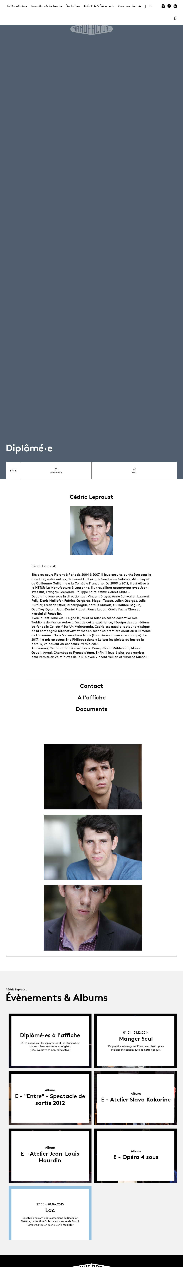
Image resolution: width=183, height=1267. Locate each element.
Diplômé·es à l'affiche (50, 1035)
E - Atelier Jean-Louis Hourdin (50, 1157)
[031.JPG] (93, 917)
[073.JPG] (93, 776)
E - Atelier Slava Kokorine (136, 1099)
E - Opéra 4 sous (136, 1157)
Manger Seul (136, 1038)
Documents (91, 709)
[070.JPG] (93, 847)
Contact (91, 686)
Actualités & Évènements (99, 6)
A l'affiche (92, 697)
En (150, 6)
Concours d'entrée (129, 6)
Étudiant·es (73, 6)
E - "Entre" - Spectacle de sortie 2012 (50, 1099)
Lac (50, 1210)
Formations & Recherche (46, 6)
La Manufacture (17, 6)
